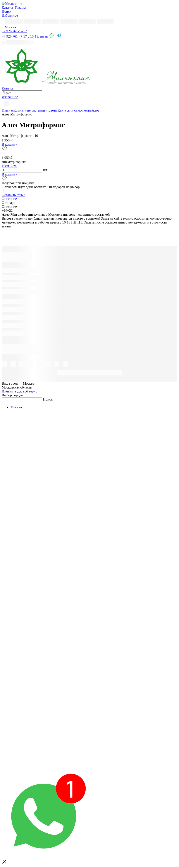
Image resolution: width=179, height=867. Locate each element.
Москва (16, 407)
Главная (8, 110)
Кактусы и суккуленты (75, 110)
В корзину (9, 174)
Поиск (48, 399)
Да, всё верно (27, 391)
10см (5, 166)
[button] (14, 31)
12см (12, 166)
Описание (9, 199)
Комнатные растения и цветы (36, 110)
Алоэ (95, 110)
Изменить (9, 391)
